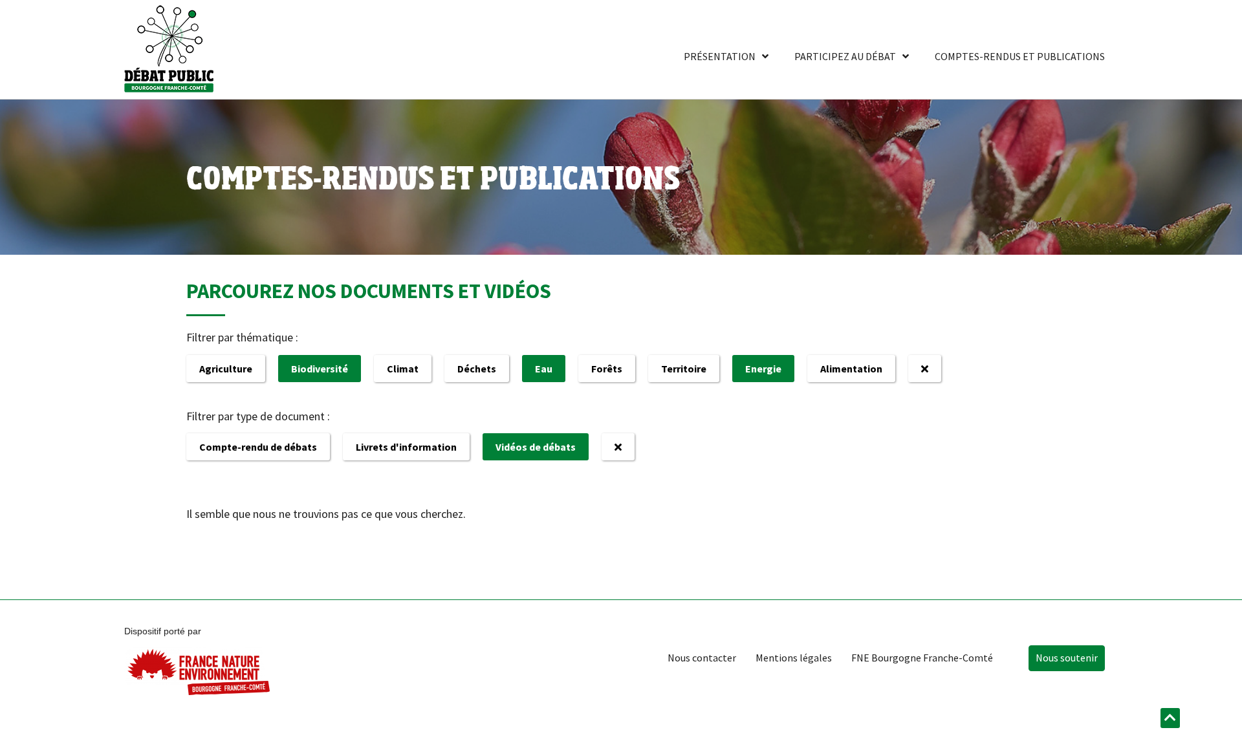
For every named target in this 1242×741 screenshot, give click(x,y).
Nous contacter (702, 657)
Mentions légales (794, 657)
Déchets (476, 368)
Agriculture (225, 368)
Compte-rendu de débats (258, 446)
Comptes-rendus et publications (1020, 56)
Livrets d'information (406, 446)
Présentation (720, 56)
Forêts (606, 368)
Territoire (683, 368)
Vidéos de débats (536, 446)
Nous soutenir (1067, 657)
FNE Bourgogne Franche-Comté (922, 657)
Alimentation (851, 368)
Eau (543, 368)
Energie (763, 368)
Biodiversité (319, 368)
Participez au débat (845, 56)
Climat (403, 368)
